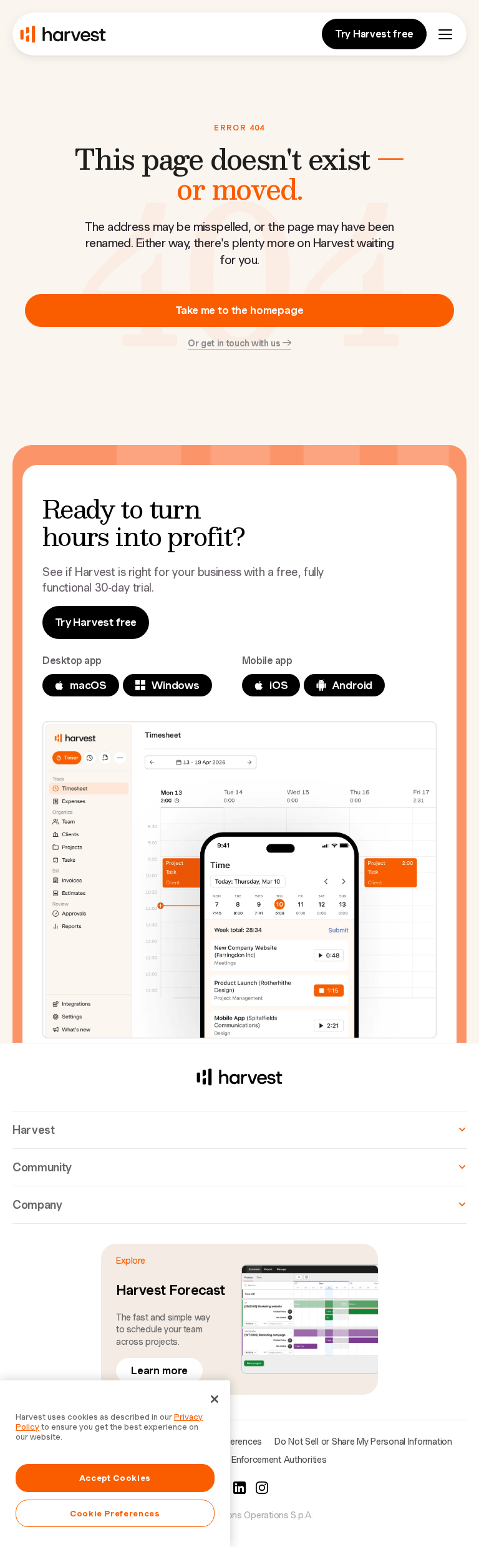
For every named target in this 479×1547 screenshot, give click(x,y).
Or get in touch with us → (239, 343)
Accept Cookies (115, 1478)
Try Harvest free (374, 34)
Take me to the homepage (239, 310)
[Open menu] (445, 34)
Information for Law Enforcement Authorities (240, 1460)
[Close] (214, 1399)
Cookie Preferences (115, 1513)
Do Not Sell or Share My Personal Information (363, 1442)
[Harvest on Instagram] (262, 1487)
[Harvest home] (63, 34)
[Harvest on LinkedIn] (239, 1487)
